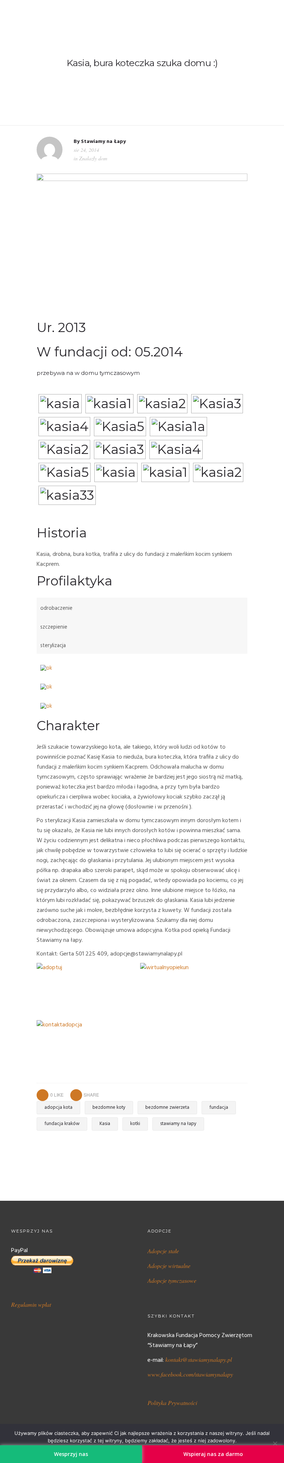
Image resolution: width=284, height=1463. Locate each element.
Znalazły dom (93, 158)
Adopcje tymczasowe (172, 1280)
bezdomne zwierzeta (167, 1107)
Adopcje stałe (163, 1251)
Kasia (104, 1124)
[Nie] (274, 1443)
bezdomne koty (108, 1107)
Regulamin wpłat (31, 1304)
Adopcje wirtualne (169, 1265)
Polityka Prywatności (172, 1402)
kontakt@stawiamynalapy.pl (198, 1359)
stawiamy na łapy (178, 1124)
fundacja (218, 1107)
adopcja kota (58, 1107)
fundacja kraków (62, 1124)
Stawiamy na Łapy (103, 141)
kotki (135, 1124)
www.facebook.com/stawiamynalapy (190, 1374)
